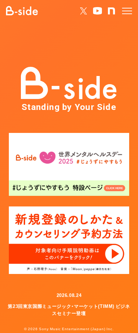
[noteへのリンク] (111, 11)
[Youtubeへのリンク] (97, 11)
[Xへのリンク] (83, 11)
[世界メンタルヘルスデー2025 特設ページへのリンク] (69, 164)
